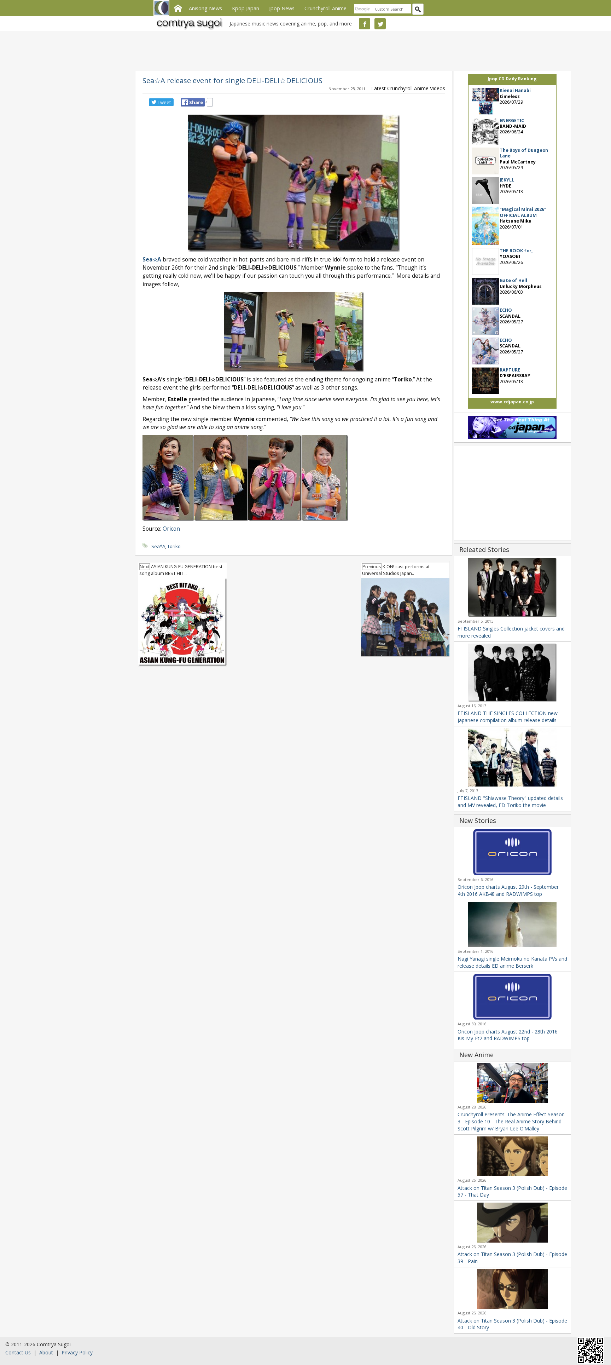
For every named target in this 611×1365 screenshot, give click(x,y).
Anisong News (205, 8)
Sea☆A (151, 259)
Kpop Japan (245, 8)
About (46, 1352)
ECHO (506, 310)
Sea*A (158, 546)
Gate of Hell (513, 280)
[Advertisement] (303, 49)
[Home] (178, 7)
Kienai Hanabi (515, 90)
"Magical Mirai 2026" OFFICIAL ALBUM (523, 212)
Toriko (174, 546)
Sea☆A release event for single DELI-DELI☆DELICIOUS (232, 80)
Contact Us (18, 1352)
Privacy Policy (77, 1352)
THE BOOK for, (516, 251)
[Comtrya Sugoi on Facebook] (364, 23)
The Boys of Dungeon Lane (524, 153)
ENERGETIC (512, 120)
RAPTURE (510, 370)
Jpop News (282, 8)
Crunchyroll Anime (325, 8)
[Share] (185, 102)
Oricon (171, 528)
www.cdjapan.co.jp (512, 402)
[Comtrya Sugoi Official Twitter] (380, 23)
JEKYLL (507, 180)
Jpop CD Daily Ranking (512, 79)
